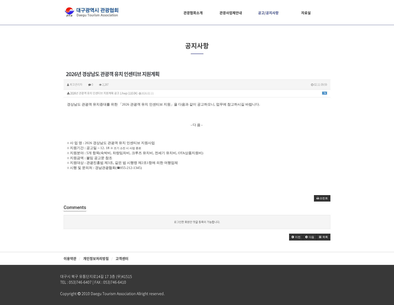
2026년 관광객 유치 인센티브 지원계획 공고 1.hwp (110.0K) (198, 93)
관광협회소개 (193, 12)
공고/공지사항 (268, 12)
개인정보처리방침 (96, 258)
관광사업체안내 (231, 12)
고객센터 (122, 258)
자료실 (306, 12)
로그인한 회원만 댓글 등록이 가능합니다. (197, 222)
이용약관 (70, 258)
